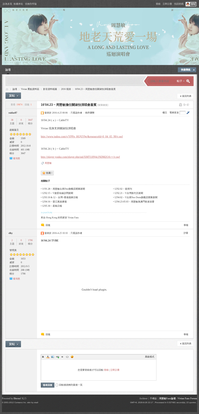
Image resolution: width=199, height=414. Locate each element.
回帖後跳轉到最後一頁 (70, 385)
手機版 (153, 398)
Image (53, 357)
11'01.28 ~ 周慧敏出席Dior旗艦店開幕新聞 (63, 188)
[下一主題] (187, 104)
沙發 (185, 233)
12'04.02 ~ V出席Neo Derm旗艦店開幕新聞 (135, 197)
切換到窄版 (31, 4)
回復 (48, 225)
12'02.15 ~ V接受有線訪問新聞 (57, 193)
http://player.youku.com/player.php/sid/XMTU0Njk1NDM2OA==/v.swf (80, 156)
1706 (30, 240)
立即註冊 (167, 4)
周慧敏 (48, 163)
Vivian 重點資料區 (30, 89)
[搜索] (189, 81)
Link (57, 357)
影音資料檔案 (50, 89)
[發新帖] (13, 95)
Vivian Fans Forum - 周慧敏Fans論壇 (7, 89)
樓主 (164, 112)
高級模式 (149, 356)
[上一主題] (184, 104)
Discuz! (17, 398)
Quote (62, 357)
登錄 (158, 4)
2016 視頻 (66, 89)
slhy (11, 233)
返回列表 (186, 96)
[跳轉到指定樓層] (187, 112)
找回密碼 (178, 4)
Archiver (143, 398)
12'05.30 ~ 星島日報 (52, 206)
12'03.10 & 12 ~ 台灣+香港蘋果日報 (60, 197)
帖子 (179, 81)
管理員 (13, 250)
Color (48, 357)
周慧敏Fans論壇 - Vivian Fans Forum (178, 398)
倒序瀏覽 (89, 112)
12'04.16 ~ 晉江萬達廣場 (54, 201)
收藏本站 (18, 4)
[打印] (180, 104)
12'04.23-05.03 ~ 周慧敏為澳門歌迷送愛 (134, 201)
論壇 (8, 69)
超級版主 (14, 129)
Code (67, 357)
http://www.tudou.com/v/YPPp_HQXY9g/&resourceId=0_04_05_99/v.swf (82, 136)
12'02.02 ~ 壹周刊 (123, 188)
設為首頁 (7, 4)
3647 (30, 120)
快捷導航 (185, 69)
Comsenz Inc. (20, 402)
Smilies (72, 357)
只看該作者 (76, 112)
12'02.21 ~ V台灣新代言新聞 (128, 193)
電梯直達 (174, 112)
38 (12, 120)
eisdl (36, 402)
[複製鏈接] (102, 105)
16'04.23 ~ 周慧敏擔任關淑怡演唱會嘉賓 (95, 89)
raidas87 (13, 112)
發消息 (16, 158)
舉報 (186, 225)
